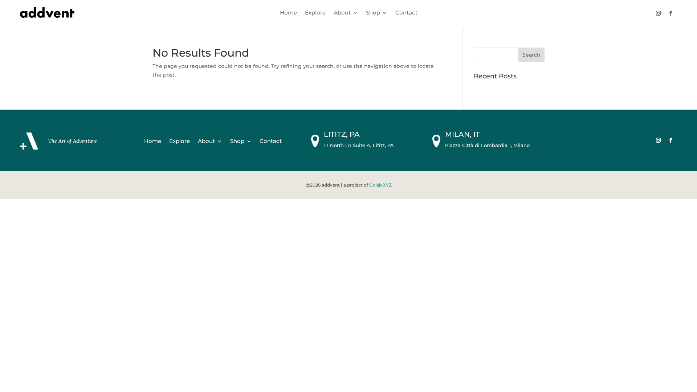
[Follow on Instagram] (658, 13)
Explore (315, 13)
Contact (406, 13)
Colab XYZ (380, 185)
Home (288, 13)
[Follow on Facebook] (670, 13)
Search (531, 55)
